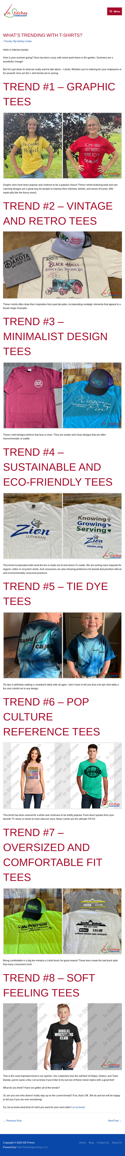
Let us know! (78, 1107)
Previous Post (12, 1120)
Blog (91, 1142)
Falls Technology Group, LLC (32, 1147)
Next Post (115, 1120)
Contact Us (103, 1142)
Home (82, 1142)
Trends (8, 41)
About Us (117, 1142)
